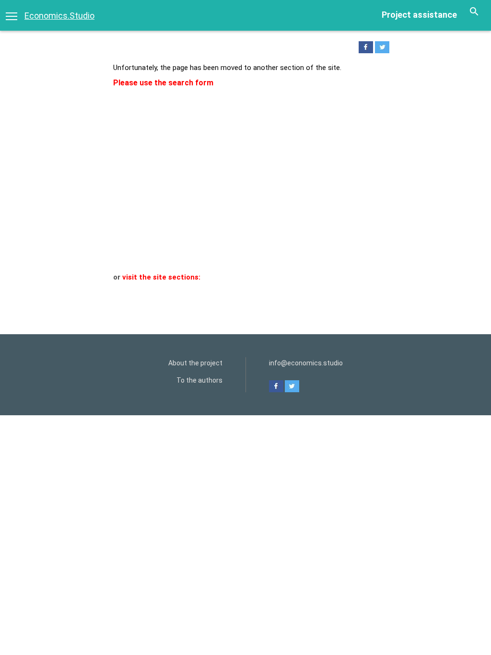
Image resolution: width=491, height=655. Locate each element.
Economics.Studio (59, 16)
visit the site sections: (161, 277)
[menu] (11, 15)
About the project (195, 363)
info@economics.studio (306, 363)
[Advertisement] (245, 200)
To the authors (199, 380)
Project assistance (419, 15)
